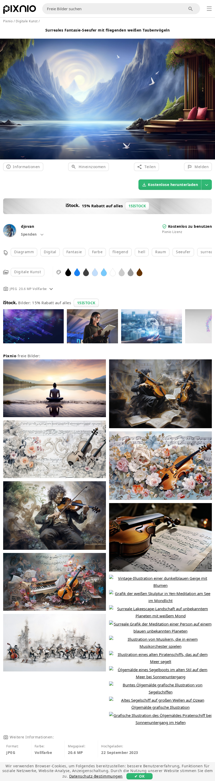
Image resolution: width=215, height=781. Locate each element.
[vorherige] (6, 93)
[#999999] (130, 271)
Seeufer (183, 251)
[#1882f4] (77, 271)
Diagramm (24, 251)
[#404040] (86, 271)
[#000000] (68, 271)
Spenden (29, 234)
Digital (50, 251)
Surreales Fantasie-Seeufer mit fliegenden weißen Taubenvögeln (107, 30)
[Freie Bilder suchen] (191, 8)
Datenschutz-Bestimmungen (96, 776)
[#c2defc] (95, 271)
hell (141, 251)
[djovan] (9, 235)
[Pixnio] (19, 10)
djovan (27, 226)
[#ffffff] (112, 271)
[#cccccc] (121, 271)
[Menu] (209, 8)
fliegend (120, 251)
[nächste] (209, 93)
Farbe (97, 251)
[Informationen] (51, 289)
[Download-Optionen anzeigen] (206, 184)
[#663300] (139, 271)
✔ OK (139, 776)
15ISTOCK (86, 302)
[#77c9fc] (103, 271)
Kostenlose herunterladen (173, 184)
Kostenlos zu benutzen (190, 226)
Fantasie (74, 251)
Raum (160, 251)
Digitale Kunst (27, 271)
